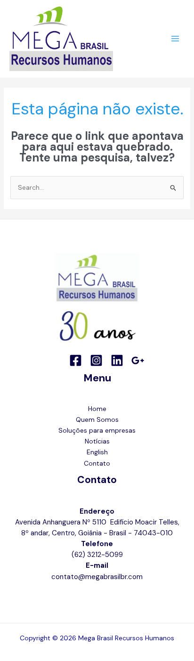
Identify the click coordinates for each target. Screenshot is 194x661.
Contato (97, 463)
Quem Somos (97, 419)
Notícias (97, 441)
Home (97, 408)
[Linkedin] (117, 360)
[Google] (137, 360)
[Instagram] (96, 360)
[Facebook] (75, 360)
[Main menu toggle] (175, 38)
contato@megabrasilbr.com (97, 576)
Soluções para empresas (97, 430)
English (97, 452)
